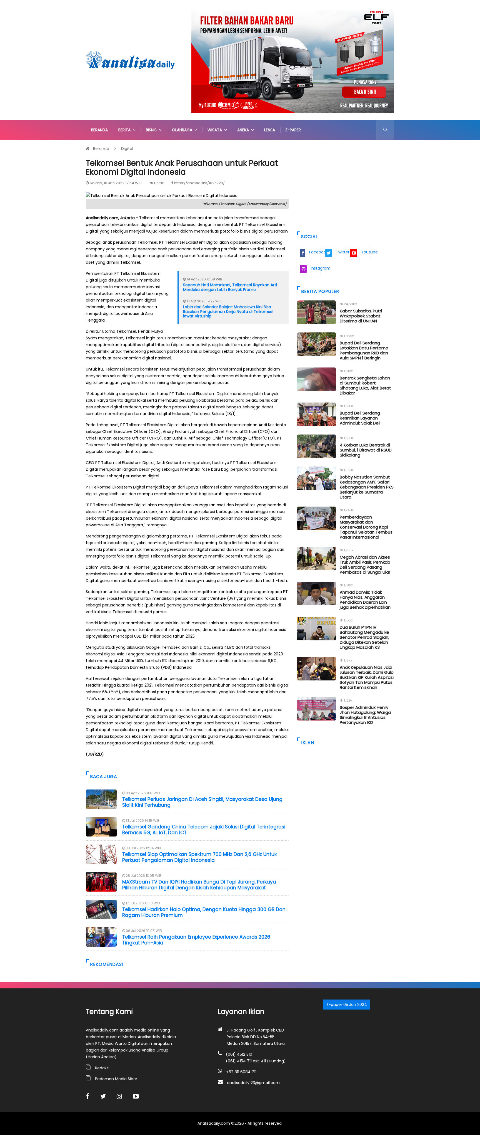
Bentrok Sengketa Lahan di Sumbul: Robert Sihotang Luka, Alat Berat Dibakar (365, 385)
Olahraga (183, 130)
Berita (125, 130)
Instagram (316, 268)
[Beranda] (130, 60)
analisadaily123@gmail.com (253, 1082)
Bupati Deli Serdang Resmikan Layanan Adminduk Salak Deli (360, 418)
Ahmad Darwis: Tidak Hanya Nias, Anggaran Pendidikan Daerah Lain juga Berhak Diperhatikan (365, 599)
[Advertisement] (345, 184)
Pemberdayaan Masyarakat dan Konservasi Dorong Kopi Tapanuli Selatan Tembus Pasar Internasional (366, 527)
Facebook (315, 252)
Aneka (244, 130)
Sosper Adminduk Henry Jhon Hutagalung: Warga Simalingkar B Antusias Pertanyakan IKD (365, 714)
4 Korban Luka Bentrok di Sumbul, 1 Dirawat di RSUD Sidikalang (366, 450)
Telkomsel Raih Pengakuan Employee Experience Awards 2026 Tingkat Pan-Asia (196, 940)
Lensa (269, 130)
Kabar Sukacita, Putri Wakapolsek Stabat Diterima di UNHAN (361, 316)
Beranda (99, 130)
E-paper (293, 130)
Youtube (366, 252)
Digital (127, 148)
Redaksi (102, 1068)
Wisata (216, 130)
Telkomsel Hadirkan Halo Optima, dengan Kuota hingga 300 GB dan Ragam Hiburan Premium (204, 912)
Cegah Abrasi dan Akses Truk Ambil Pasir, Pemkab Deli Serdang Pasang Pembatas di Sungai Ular (365, 564)
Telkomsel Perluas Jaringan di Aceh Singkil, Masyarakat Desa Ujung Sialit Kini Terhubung (202, 802)
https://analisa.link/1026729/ (199, 183)
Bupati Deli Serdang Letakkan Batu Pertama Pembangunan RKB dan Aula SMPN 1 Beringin (364, 350)
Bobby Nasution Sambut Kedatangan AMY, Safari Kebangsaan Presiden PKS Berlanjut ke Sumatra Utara (367, 487)
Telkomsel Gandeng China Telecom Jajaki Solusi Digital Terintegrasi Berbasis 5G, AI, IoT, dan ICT (203, 829)
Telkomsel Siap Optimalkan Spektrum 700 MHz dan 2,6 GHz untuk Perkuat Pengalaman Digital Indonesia (199, 857)
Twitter (341, 252)
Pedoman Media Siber (116, 1079)
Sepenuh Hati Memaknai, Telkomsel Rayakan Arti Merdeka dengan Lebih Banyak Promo (230, 287)
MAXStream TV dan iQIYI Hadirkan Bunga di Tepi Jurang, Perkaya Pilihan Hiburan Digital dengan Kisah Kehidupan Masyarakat (199, 885)
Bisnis (152, 130)
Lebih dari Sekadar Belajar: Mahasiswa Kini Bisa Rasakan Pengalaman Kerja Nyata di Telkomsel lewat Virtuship (228, 311)
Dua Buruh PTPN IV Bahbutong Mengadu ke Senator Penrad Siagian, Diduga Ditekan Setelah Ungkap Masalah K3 (364, 637)
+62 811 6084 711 (241, 1072)
